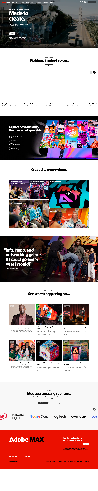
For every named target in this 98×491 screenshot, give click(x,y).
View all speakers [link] (49, 65)
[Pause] (94, 45)
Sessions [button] (33, 2)
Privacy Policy (82, 449)
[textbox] (72, 444)
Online (23, 2)
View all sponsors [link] (43, 402)
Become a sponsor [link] (54, 402)
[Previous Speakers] (91, 72)
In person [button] (17, 2)
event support (15, 461)
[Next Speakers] (94, 72)
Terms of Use (70, 461)
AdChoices (86, 461)
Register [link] (92, 2)
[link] (19, 189)
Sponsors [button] (39, 2)
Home (12, 2)
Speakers (28, 2)
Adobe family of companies (69, 448)
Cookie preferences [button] (78, 461)
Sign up (85, 443)
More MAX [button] (45, 2)
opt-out (68, 450)
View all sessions (14, 148)
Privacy (64, 461)
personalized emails (66, 449)
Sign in (51, 2)
